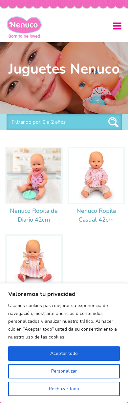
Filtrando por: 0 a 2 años (38, 122)
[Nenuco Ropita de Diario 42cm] (34, 175)
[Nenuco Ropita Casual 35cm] (34, 263)
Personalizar (64, 371)
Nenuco (27, 27)
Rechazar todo (64, 389)
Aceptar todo (64, 353)
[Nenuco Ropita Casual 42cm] (96, 175)
